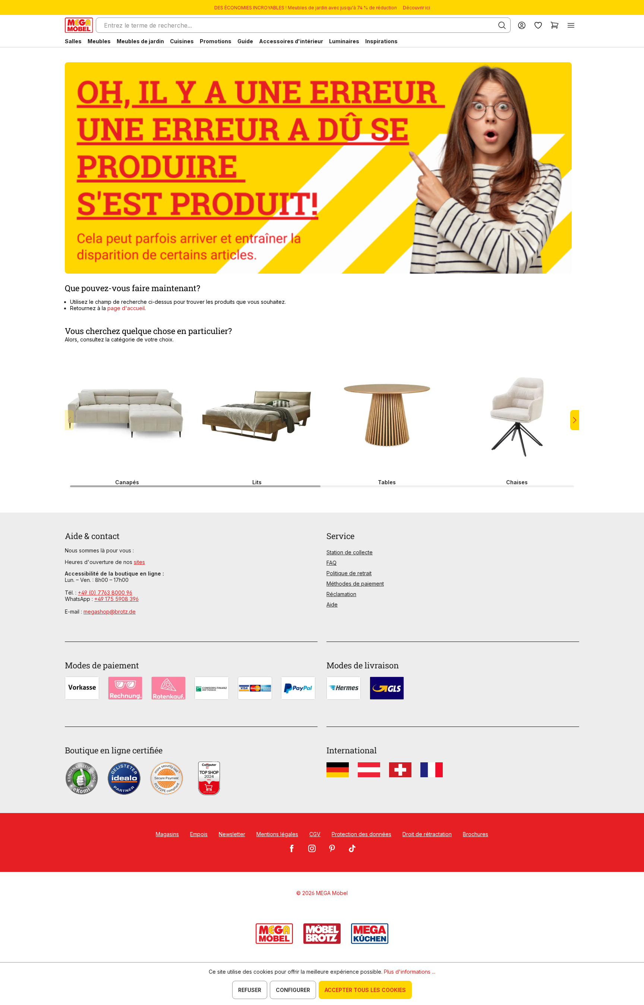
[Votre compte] (522, 25)
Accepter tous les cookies (365, 990)
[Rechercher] (502, 25)
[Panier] (554, 25)
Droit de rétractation (427, 834)
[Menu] (571, 25)
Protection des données (361, 834)
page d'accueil (126, 308)
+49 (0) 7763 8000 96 (105, 592)
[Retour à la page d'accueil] (79, 25)
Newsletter (232, 834)
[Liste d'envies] (538, 25)
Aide (332, 604)
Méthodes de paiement (355, 583)
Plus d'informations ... (409, 971)
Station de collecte (349, 552)
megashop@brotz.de (109, 611)
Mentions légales (277, 834)
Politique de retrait (349, 573)
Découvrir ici (416, 7)
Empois (199, 834)
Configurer (293, 990)
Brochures (475, 834)
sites (139, 562)
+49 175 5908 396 (116, 599)
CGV (315, 834)
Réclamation (341, 594)
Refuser (249, 990)
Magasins (167, 834)
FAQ (331, 563)
